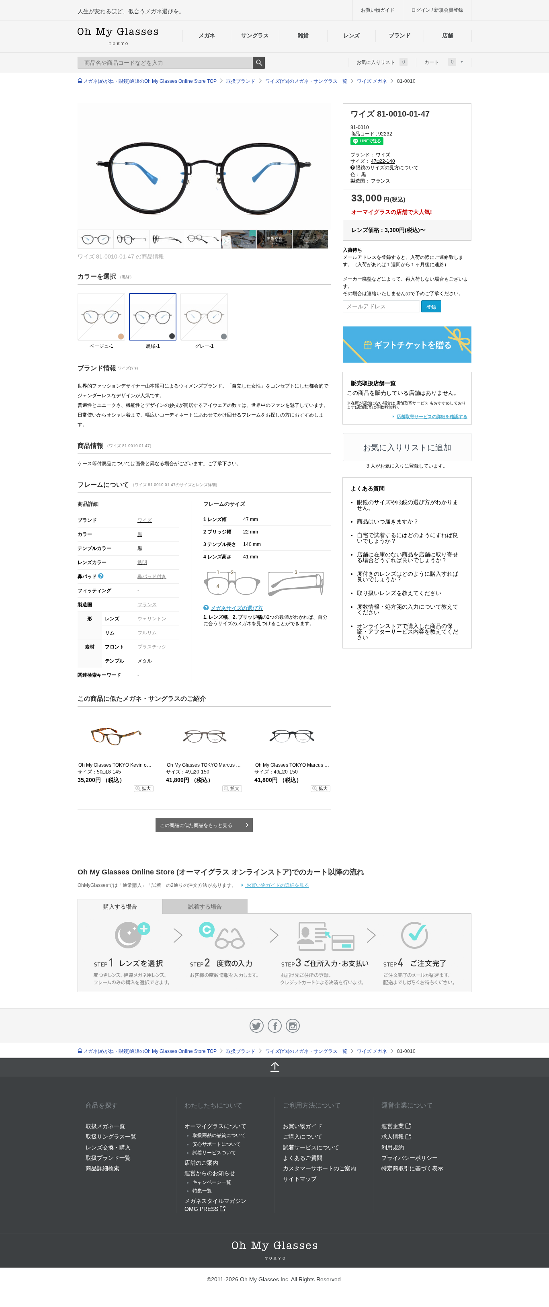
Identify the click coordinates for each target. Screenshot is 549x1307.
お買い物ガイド (378, 10)
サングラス (254, 35)
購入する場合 (120, 906)
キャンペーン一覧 (212, 1182)
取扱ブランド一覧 (108, 1158)
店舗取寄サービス (412, 403)
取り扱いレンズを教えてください (399, 593)
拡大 (146, 788)
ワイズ (144, 520)
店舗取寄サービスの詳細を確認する (432, 416)
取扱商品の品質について (219, 1135)
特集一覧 (202, 1191)
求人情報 (393, 1136)
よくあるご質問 (302, 1158)
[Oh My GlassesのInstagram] (293, 1026)
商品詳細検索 (102, 1168)
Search (259, 63)
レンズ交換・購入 (108, 1147)
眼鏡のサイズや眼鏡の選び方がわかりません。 (407, 505)
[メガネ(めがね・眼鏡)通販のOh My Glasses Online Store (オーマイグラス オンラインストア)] (274, 1250)
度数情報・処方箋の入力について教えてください (407, 609)
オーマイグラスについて (215, 1126)
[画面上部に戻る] (274, 1067)
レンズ (351, 35)
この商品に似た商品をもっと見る (196, 825)
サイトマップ (300, 1179)
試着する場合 (205, 906)
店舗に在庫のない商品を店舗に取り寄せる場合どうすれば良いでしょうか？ (407, 557)
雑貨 (303, 35)
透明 (142, 562)
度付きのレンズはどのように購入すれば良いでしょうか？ (407, 576)
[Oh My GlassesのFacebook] (275, 1026)
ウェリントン (151, 619)
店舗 (447, 35)
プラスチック (151, 647)
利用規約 (392, 1147)
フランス (147, 604)
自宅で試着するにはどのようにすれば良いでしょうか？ (407, 538)
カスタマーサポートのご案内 (319, 1168)
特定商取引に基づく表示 (412, 1168)
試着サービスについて (311, 1147)
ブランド (400, 35)
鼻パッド (88, 576)
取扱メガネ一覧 (105, 1126)
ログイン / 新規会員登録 (437, 10)
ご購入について (302, 1136)
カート (439, 62)
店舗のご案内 (201, 1162)
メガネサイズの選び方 (237, 608)
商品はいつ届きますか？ (388, 521)
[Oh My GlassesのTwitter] (257, 1026)
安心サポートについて (217, 1144)
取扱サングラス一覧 (111, 1136)
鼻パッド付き (151, 576)
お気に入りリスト (380, 62)
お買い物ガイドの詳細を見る (277, 885)
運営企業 (393, 1126)
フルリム (147, 633)
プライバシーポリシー (409, 1158)
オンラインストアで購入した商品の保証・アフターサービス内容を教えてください (407, 631)
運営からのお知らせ (209, 1173)
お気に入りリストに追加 (407, 447)
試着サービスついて (214, 1152)
